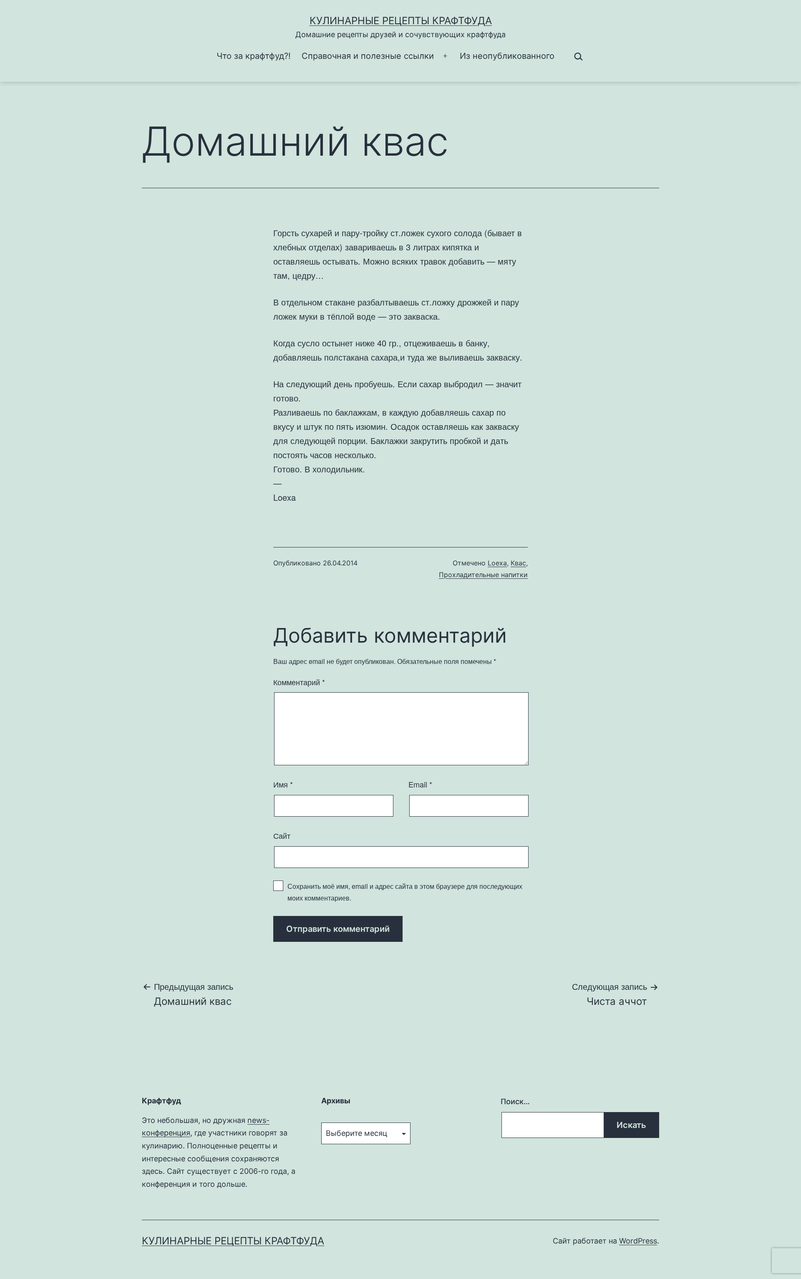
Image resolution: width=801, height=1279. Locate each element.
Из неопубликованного (507, 56)
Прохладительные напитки (483, 574)
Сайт (281, 835)
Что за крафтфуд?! (254, 56)
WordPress (638, 1240)
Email (420, 784)
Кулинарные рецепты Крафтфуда (401, 21)
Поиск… (515, 1101)
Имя (283, 784)
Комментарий (299, 681)
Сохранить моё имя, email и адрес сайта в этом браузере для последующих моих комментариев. (404, 891)
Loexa (497, 563)
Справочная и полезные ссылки (368, 56)
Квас (518, 563)
